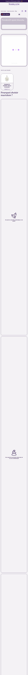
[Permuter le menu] (19, 14)
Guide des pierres (10, 11)
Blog (16, 11)
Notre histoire (3, 11)
